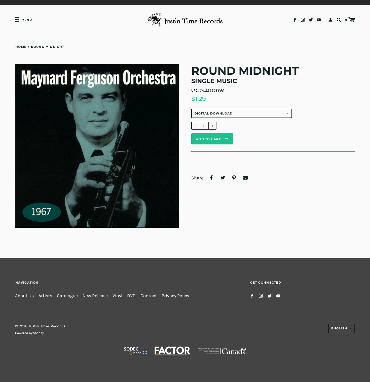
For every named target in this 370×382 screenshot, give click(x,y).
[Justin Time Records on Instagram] (303, 19)
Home (20, 47)
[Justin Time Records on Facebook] (295, 19)
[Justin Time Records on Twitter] (311, 19)
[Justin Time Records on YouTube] (319, 19)
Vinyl (117, 295)
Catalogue (67, 295)
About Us (24, 295)
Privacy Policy (175, 295)
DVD (131, 295)
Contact (148, 295)
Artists (45, 295)
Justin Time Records (46, 326)
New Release (95, 295)
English (339, 328)
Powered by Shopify (29, 333)
